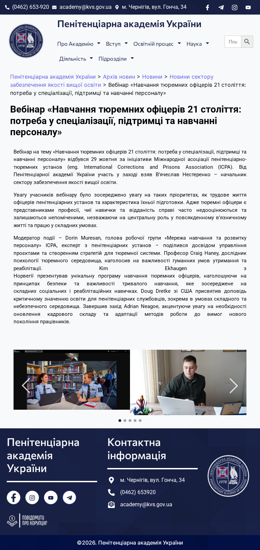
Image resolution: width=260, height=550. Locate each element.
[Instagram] (32, 497)
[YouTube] (51, 497)
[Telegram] (69, 497)
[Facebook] (13, 497)
